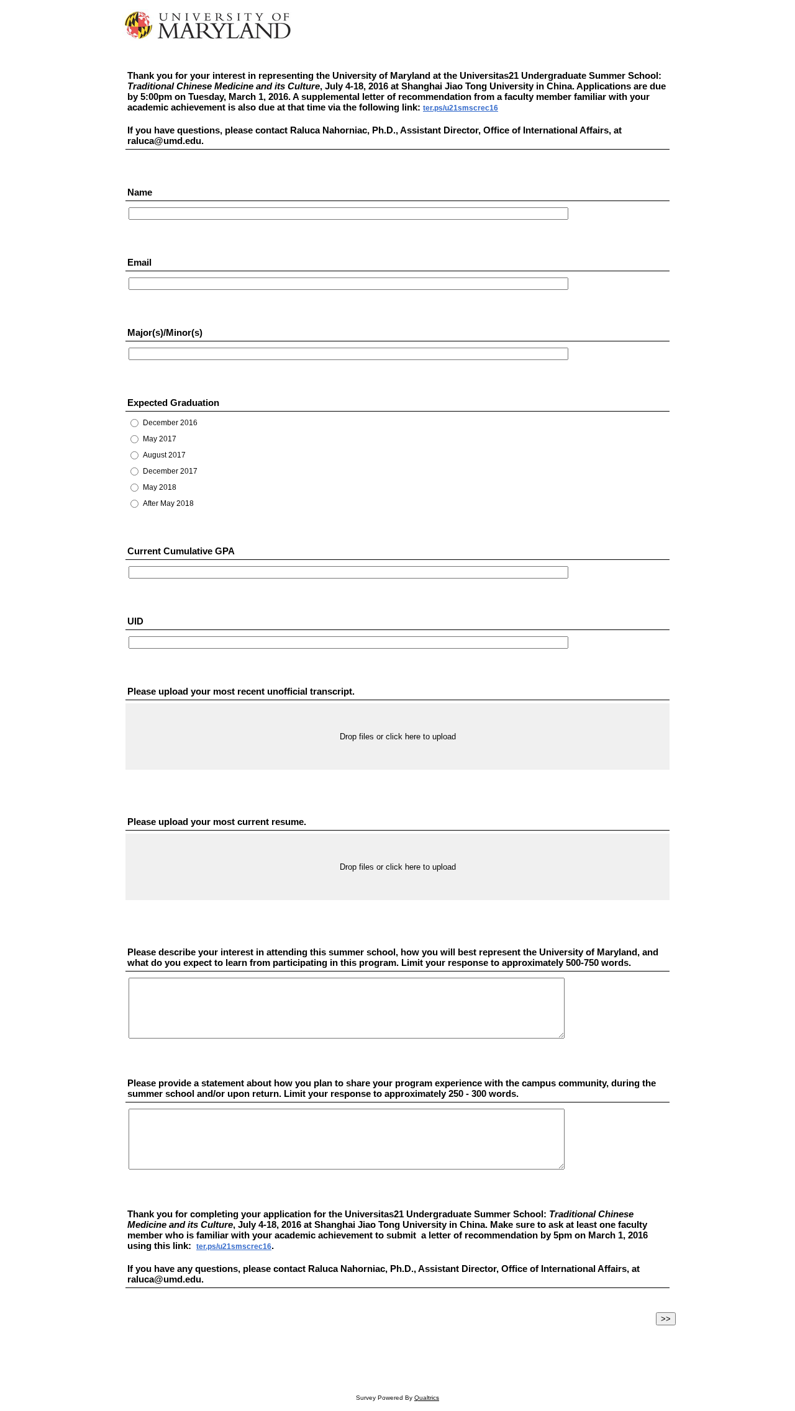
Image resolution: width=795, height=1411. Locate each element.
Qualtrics (426, 1397)
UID (135, 621)
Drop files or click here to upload (398, 736)
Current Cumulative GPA (181, 551)
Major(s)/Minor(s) (164, 332)
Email (139, 262)
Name (139, 192)
